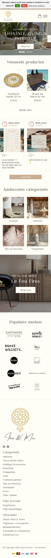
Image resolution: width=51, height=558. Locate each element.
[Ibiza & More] (8, 16)
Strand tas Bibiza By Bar (37, 95)
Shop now (25, 46)
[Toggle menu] (45, 16)
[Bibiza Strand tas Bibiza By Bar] (37, 80)
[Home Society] (14, 347)
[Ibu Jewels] (37, 347)
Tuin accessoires (14, 248)
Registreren (9, 505)
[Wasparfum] (14, 386)
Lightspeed (8, 550)
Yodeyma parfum (12, 479)
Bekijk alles (25, 110)
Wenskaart (8, 487)
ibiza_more (14, 123)
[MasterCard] (18, 553)
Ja (17, 6)
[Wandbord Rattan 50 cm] (13, 80)
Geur (5, 476)
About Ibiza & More (14, 519)
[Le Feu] (14, 360)
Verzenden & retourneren (16, 531)
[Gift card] (36, 553)
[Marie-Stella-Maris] (37, 373)
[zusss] (37, 386)
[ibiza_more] (4, 124)
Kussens (13, 220)
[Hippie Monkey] (37, 334)
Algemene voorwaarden (15, 523)
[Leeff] (37, 360)
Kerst (6, 491)
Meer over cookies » (37, 6)
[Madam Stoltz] (14, 373)
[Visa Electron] (27, 553)
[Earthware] (14, 334)
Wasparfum (37, 248)
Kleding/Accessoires (14, 464)
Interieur (37, 220)
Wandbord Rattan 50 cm (13, 95)
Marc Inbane (10, 495)
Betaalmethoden (12, 527)
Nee (24, 6)
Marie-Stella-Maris (13, 460)
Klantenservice (11, 534)
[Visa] (23, 553)
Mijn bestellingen (12, 509)
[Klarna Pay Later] (31, 553)
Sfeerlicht (8, 468)
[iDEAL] (13, 553)
